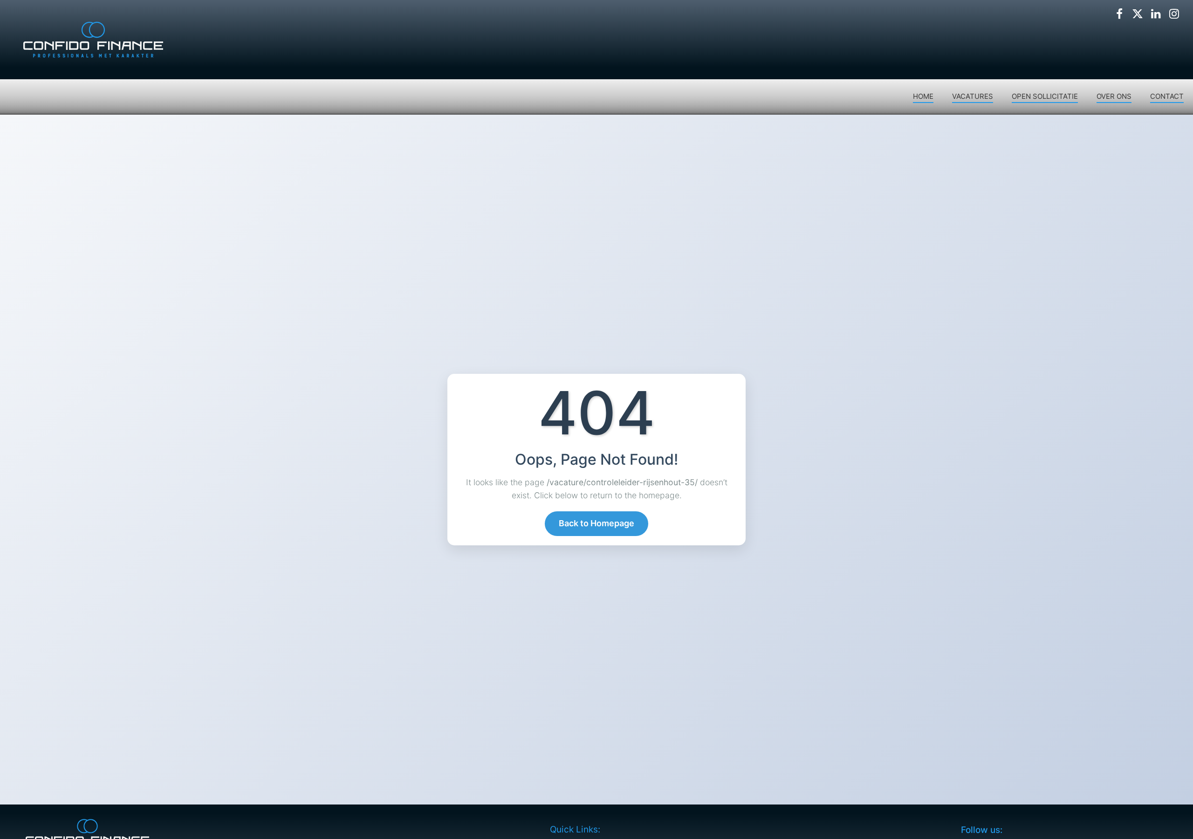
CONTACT (1167, 96)
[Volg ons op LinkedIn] (1155, 14)
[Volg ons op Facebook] (1119, 14)
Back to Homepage (596, 523)
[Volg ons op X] (1137, 14)
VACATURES (972, 96)
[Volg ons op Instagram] (1173, 14)
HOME (923, 96)
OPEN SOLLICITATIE (1045, 96)
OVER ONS (1114, 96)
